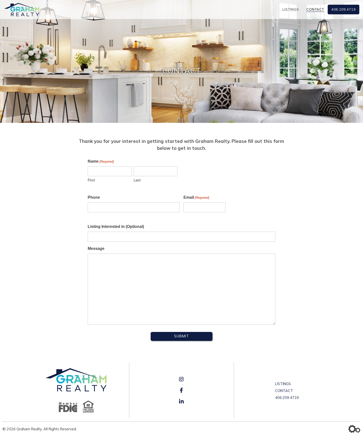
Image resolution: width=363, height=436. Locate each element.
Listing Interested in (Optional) (116, 226)
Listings (290, 9)
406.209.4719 (343, 9)
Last (137, 180)
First (91, 180)
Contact (315, 9)
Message (96, 248)
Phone (94, 197)
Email (196, 197)
